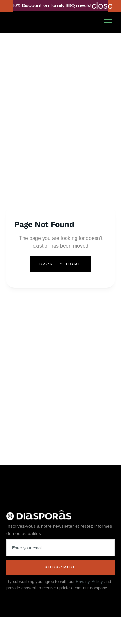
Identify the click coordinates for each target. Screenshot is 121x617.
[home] (23, 22)
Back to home (60, 264)
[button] (110, 22)
